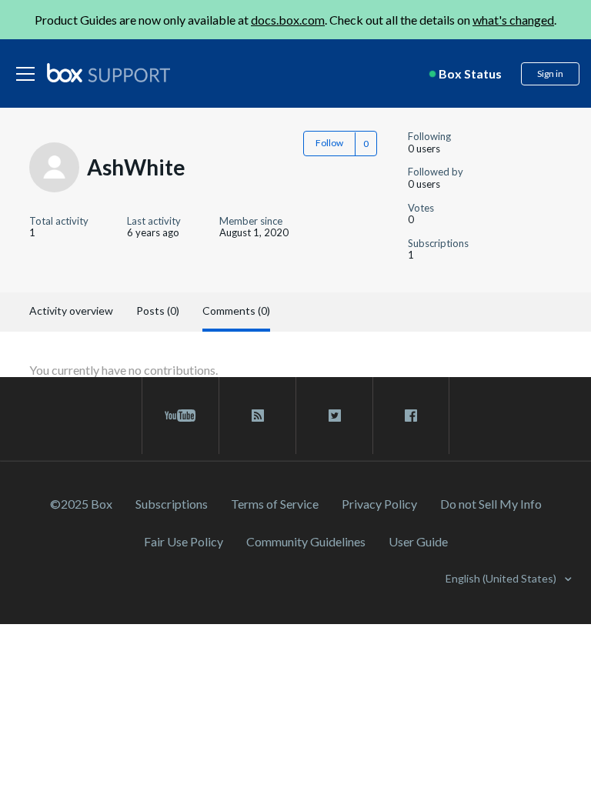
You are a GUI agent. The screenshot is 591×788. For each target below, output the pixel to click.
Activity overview (71, 310)
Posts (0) (157, 310)
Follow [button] (329, 143)
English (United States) (502, 578)
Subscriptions (171, 503)
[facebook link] (411, 415)
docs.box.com (288, 19)
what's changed (513, 19)
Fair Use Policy (183, 541)
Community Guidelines (306, 541)
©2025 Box (81, 503)
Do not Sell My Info (491, 503)
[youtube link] (180, 415)
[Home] (108, 74)
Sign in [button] (550, 73)
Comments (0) (236, 310)
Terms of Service (275, 503)
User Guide (418, 541)
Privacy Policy (379, 503)
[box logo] (108, 72)
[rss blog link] (257, 415)
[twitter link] (334, 415)
